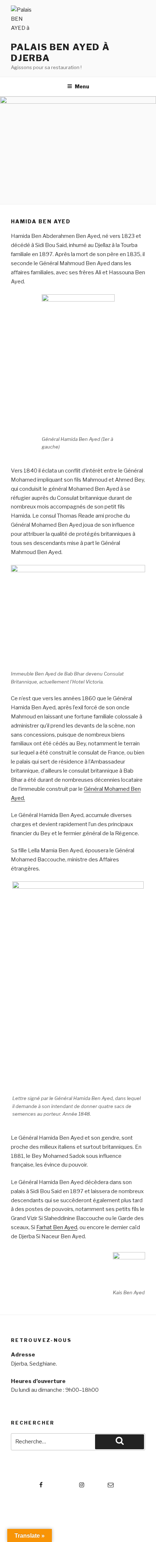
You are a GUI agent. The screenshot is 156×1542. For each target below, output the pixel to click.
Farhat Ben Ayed (56, 1227)
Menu (82, 86)
